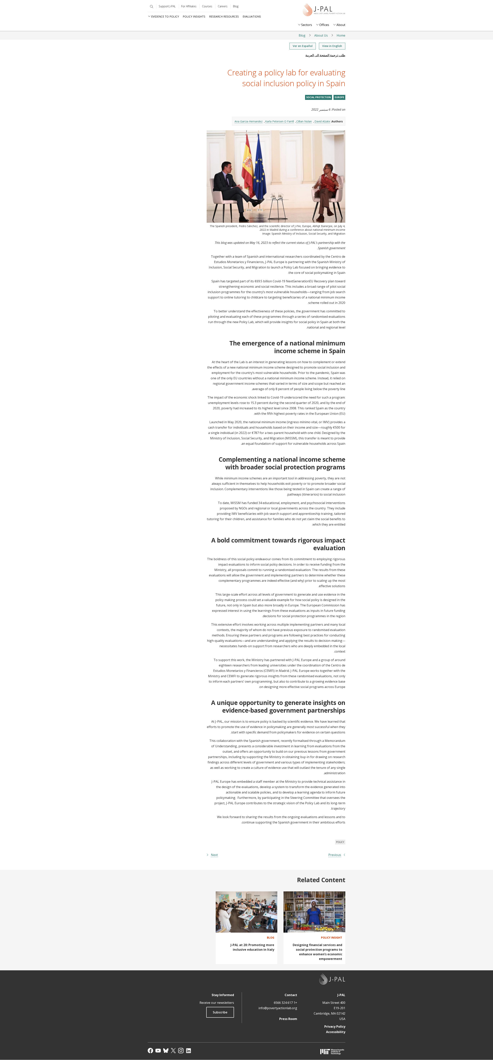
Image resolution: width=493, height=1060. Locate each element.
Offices (324, 25)
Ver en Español (303, 46)
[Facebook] (150, 1050)
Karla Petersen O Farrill (279, 121)
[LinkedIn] (188, 1050)
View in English (332, 46)
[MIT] (332, 1051)
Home (341, 35)
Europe (339, 97)
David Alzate (322, 121)
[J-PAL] (324, 10)
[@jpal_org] (181, 1050)
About (340, 25)
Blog (235, 6)
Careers (222, 6)
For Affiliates (188, 6)
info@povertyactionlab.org (277, 1008)
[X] (173, 1050)
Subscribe (220, 1012)
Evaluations (252, 16)
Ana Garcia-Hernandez (248, 121)
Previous (334, 855)
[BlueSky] (166, 1050)
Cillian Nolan (304, 121)
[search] (150, 6)
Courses (207, 6)
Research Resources (224, 16)
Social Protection (318, 97)
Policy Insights (194, 16)
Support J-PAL (167, 6)
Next (214, 855)
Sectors (306, 25)
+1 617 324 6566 (285, 1003)
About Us (321, 35)
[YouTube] (158, 1050)
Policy (340, 842)
